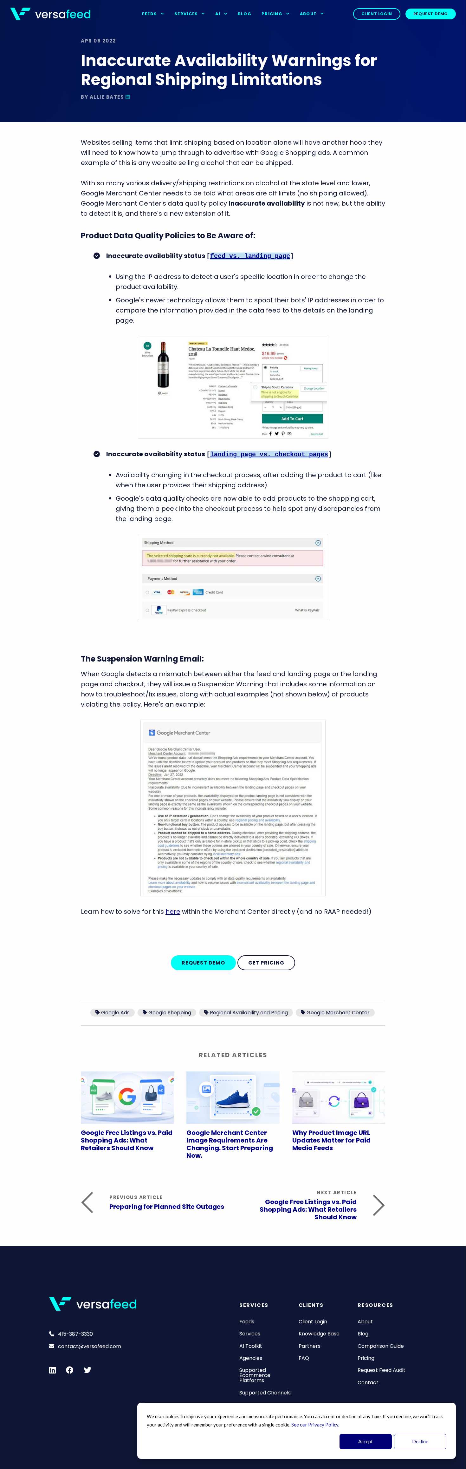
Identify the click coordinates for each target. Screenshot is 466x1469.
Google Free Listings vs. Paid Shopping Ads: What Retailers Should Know (126, 1140)
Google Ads (115, 1012)
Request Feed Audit (381, 1370)
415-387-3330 (75, 1334)
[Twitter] (87, 1370)
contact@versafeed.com (89, 1346)
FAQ (304, 1358)
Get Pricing (266, 962)
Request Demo (430, 13)
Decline (420, 1441)
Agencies (250, 1358)
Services (186, 13)
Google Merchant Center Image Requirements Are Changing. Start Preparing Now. (229, 1144)
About (309, 13)
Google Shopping (169, 1012)
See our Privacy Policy (314, 1424)
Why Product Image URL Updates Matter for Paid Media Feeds (331, 1140)
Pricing (273, 13)
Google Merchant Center (338, 1012)
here (172, 911)
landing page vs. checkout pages (269, 454)
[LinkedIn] (128, 97)
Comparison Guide (381, 1346)
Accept (365, 1441)
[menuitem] (153, 13)
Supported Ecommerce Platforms (254, 1375)
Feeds (150, 13)
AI (218, 13)
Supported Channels (265, 1392)
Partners (309, 1346)
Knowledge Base (319, 1333)
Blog (244, 13)
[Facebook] (70, 1370)
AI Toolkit (250, 1346)
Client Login (376, 13)
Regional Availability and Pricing (249, 1012)
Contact (368, 1382)
